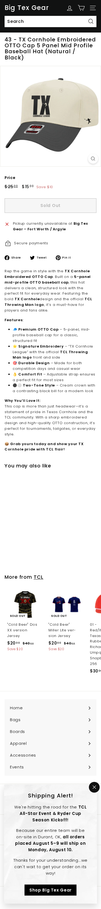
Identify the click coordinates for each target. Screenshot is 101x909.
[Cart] (81, 8)
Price (10, 177)
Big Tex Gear (27, 7)
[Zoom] (93, 159)
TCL (38, 577)
